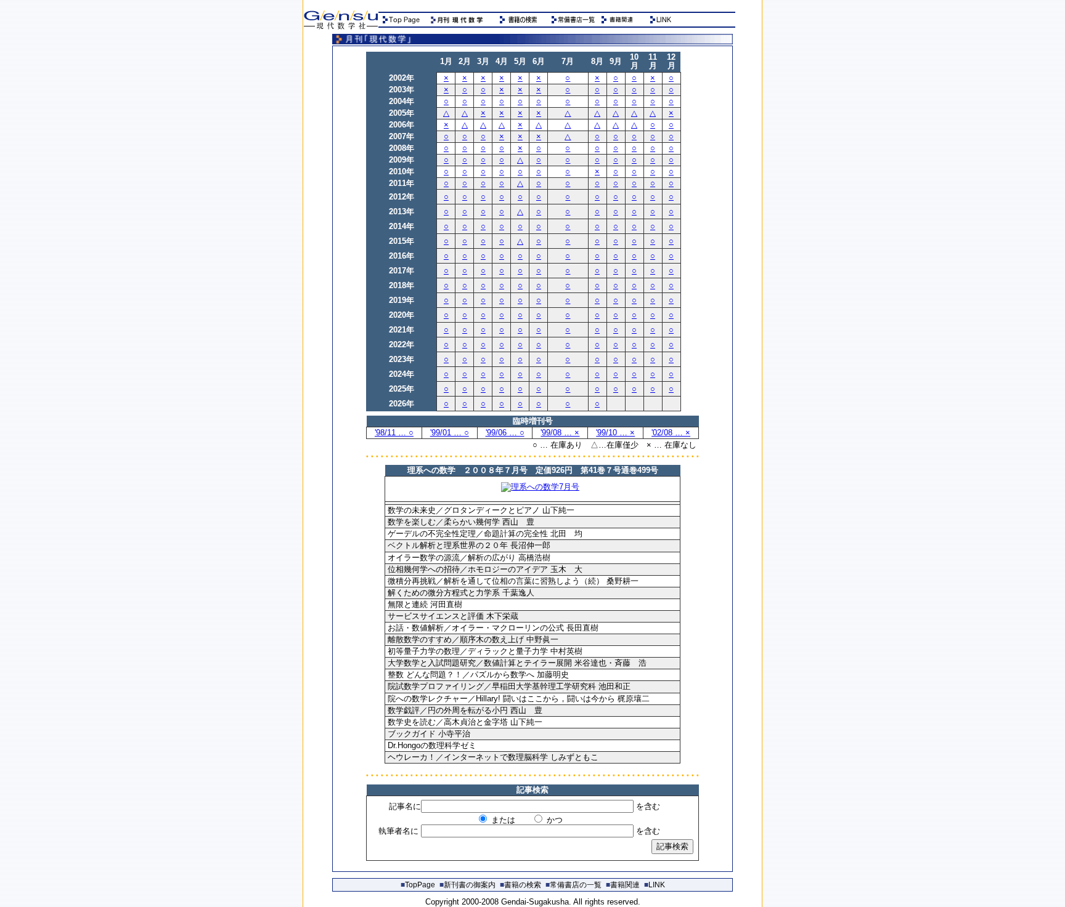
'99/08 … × (560, 432)
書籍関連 (623, 885)
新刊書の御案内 (467, 885)
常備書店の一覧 (573, 885)
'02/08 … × (670, 432)
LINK (654, 885)
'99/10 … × (615, 432)
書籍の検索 (520, 885)
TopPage (418, 885)
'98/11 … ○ (394, 432)
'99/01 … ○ (449, 432)
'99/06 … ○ (505, 432)
